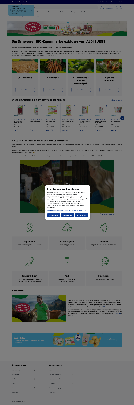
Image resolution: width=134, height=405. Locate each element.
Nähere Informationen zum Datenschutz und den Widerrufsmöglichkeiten (66, 210)
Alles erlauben (81, 215)
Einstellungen (53, 215)
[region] (67, 202)
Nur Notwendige (68, 215)
